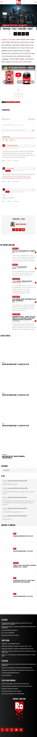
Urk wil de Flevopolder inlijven (10, 635)
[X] (19, 34)
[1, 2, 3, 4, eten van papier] (5, 268)
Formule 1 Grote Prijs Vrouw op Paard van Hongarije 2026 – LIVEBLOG (24, 566)
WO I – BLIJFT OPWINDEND (8, 632)
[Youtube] (23, 229)
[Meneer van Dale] (13, 224)
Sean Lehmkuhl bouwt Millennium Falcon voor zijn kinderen (24, 299)
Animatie (15, 248)
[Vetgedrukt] (3, 130)
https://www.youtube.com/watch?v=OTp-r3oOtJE (16, 178)
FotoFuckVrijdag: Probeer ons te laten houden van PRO (17, 686)
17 (35, 321)
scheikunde (26, 53)
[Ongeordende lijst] (14, 130)
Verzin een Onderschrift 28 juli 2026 (23, 536)
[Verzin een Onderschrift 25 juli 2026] (6, 595)
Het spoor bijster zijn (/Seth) (10, 630)
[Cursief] (5, 130)
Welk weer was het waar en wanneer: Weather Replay (13, 457)
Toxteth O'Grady (16, 282)
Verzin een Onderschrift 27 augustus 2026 (15, 426)
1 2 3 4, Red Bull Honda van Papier (22, 281)
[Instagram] (16, 229)
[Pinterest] (23, 34)
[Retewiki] (21, 730)
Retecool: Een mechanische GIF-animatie (23, 251)
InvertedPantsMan (12, 145)
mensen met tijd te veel (9, 25)
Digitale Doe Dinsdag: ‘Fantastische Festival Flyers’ (15, 683)
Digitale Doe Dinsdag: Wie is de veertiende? (13, 693)
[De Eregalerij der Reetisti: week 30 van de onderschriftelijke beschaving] (6, 580)
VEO (3, 362)
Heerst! (15, 264)
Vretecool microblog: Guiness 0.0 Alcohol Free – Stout (16, 646)
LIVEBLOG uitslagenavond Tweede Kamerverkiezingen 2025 (17, 667)
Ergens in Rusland (8, 39)
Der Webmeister (16, 321)
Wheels (16, 563)
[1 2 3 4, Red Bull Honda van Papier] (5, 282)
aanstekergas (23, 42)
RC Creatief (22, 25)
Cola (8, 102)
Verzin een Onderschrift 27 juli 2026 (23, 551)
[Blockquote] (16, 130)
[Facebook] (15, 34)
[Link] (20, 130)
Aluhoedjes (16, 314)
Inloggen (32, 119)
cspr (7, 189)
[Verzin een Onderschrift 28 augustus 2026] (18, 380)
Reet (13, 252)
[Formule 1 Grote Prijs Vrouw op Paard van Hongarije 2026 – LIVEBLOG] (6, 565)
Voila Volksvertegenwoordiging (10, 672)
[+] (24, 130)
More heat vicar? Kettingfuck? (10, 688)
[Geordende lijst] (12, 130)
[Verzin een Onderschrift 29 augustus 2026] (18, 349)
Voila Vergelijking (6, 675)
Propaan (12, 102)
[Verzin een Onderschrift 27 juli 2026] (6, 550)
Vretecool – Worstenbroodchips (11, 643)
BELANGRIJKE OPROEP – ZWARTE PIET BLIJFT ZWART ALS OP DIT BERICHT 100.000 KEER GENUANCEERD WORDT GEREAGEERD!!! (24, 318)
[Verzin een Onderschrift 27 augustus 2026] (18, 410)
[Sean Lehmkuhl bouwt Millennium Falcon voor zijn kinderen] (5, 300)
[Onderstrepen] (7, 130)
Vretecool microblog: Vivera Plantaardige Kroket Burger (17, 648)
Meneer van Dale (21, 224)
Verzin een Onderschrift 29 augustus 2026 (15, 364)
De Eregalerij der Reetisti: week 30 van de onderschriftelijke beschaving (24, 581)
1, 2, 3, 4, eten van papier (19, 267)
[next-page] (5, 605)
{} (22, 130)
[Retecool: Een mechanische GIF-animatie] (5, 252)
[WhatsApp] (27, 34)
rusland (17, 102)
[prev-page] (2, 605)
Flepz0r (14, 268)
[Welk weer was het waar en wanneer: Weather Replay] (18, 441)
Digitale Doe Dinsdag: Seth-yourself (11, 691)
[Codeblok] (18, 130)
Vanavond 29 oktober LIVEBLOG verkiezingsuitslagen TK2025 (18, 670)
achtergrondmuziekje (19, 62)
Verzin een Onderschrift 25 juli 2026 (23, 596)
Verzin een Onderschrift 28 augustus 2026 (15, 395)
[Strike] (10, 130)
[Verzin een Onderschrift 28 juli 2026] (6, 535)
